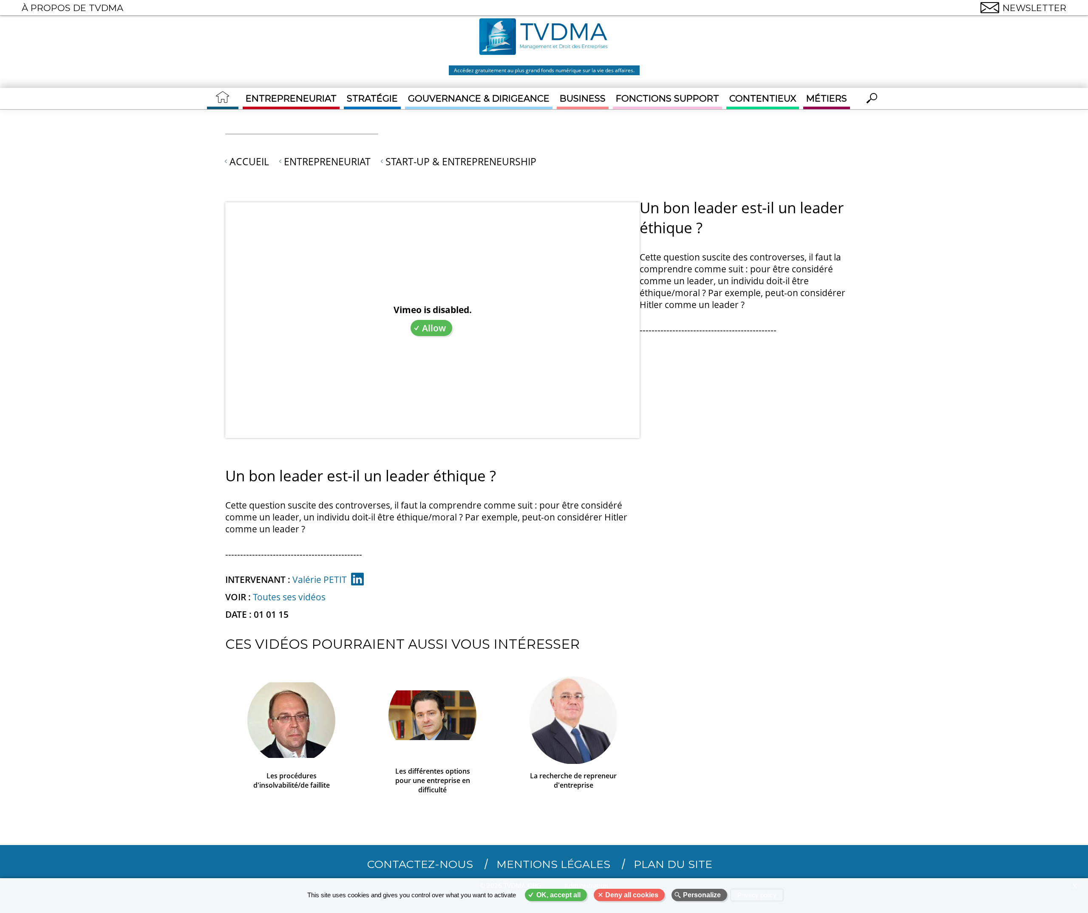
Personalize (702, 895)
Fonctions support (667, 98)
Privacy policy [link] (756, 895)
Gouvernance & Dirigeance (479, 98)
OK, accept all (558, 895)
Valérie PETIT (319, 579)
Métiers (826, 98)
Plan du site (673, 864)
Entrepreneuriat (291, 98)
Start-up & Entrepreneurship (460, 161)
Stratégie (372, 98)
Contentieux (762, 98)
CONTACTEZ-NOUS (420, 864)
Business (583, 98)
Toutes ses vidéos (289, 597)
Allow (434, 328)
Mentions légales (553, 864)
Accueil (249, 161)
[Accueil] (544, 38)
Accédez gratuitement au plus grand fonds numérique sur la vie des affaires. (544, 70)
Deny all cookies (631, 895)
